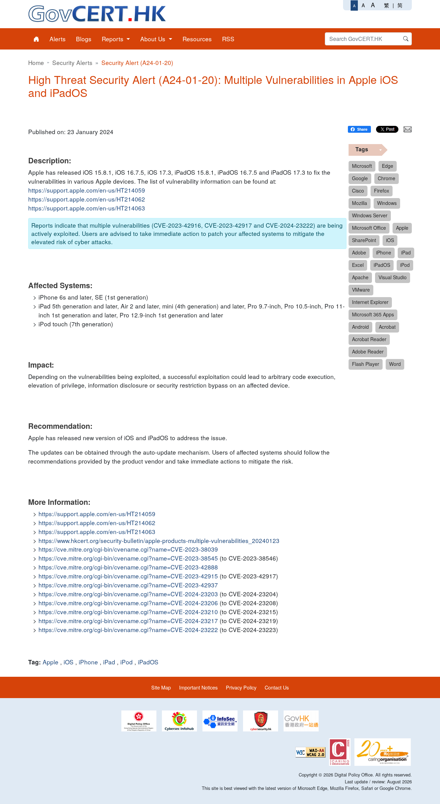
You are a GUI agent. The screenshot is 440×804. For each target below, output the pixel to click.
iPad (109, 662)
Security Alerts (72, 62)
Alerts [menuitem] (58, 38)
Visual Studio (392, 277)
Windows (387, 202)
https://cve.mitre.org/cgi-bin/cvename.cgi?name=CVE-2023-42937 (128, 584)
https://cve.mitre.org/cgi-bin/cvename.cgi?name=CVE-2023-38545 (128, 558)
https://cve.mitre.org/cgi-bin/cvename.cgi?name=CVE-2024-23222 (128, 629)
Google (360, 178)
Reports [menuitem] (113, 38)
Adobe (359, 252)
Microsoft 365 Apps (373, 314)
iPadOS (148, 662)
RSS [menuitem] (228, 38)
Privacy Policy (241, 687)
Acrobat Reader (369, 339)
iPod (126, 662)
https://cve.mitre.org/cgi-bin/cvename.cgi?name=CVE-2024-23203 (128, 593)
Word (395, 363)
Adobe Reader (368, 351)
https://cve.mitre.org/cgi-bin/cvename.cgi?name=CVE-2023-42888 (128, 567)
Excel (358, 264)
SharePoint (364, 240)
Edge (387, 165)
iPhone (88, 662)
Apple (50, 662)
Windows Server (369, 215)
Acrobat (387, 326)
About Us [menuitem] (153, 38)
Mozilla (359, 202)
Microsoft (362, 165)
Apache (360, 277)
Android (360, 326)
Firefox (381, 190)
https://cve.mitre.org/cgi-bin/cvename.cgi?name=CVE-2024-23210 (128, 611)
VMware (361, 289)
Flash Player (365, 363)
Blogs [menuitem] (83, 38)
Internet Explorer (370, 301)
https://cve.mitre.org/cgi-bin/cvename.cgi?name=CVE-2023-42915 (128, 576)
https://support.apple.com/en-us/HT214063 (86, 208)
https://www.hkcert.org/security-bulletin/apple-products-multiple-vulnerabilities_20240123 (158, 540)
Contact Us (277, 687)
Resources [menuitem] (197, 38)
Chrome (386, 178)
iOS (69, 662)
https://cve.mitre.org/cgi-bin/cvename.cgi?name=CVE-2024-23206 (128, 602)
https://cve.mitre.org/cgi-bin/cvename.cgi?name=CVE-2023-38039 (128, 549)
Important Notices (198, 687)
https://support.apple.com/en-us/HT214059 (86, 190)
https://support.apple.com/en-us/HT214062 (86, 199)
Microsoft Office (369, 227)
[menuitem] (36, 39)
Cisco (358, 190)
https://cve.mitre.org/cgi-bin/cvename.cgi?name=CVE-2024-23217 (128, 620)
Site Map (161, 687)
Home (36, 62)
